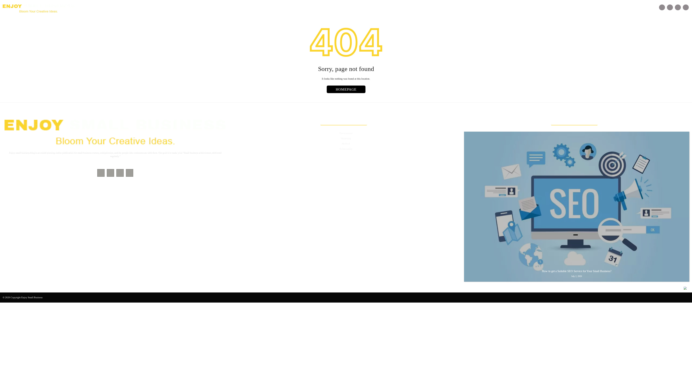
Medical (346, 143)
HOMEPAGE (346, 89)
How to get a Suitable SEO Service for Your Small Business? (576, 271)
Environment (346, 133)
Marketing (346, 138)
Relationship (346, 148)
